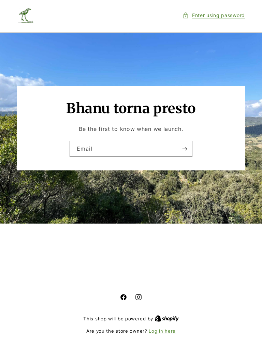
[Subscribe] (184, 149)
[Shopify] (167, 318)
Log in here (162, 331)
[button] (214, 15)
